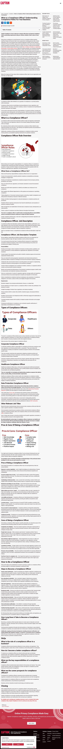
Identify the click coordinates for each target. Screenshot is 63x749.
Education (6, 13)
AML (3, 413)
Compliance (11, 13)
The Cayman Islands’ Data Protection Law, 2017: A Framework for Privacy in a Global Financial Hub (46, 51)
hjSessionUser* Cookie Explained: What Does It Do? (56, 57)
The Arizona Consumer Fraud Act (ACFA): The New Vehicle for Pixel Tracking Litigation (57, 26)
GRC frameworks (34, 400)
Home (2, 13)
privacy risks (12, 392)
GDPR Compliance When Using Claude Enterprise (46, 57)
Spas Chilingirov (5, 706)
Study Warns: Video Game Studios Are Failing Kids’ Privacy (46, 44)
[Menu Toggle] (60, 3)
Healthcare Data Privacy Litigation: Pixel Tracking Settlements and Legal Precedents (56, 18)
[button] (2, 23)
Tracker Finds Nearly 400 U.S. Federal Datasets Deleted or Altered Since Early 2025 (46, 34)
